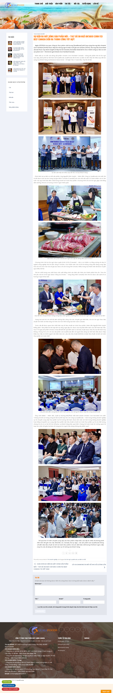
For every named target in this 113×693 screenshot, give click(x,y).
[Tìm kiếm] (107, 3)
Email (61, 599)
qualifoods (74, 559)
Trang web (86, 599)
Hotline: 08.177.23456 (10, 689)
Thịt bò (11, 92)
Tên (36, 599)
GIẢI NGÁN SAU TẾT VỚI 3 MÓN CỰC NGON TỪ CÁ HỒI (19, 70)
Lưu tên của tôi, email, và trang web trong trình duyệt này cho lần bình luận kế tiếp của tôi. (68, 607)
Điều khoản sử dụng (63, 647)
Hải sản (11, 97)
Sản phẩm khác (14, 107)
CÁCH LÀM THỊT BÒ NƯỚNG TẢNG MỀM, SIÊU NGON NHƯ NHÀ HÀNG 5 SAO (18, 56)
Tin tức (68, 3)
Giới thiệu (49, 3)
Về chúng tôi (61, 650)
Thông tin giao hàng (63, 644)
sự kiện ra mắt (82, 559)
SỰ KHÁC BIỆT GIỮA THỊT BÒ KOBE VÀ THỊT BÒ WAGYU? (18, 49)
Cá (10, 87)
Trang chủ (39, 3)
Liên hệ (96, 3)
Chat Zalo (6, 682)
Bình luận (38, 584)
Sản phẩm (59, 3)
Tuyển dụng (86, 3)
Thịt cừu (11, 102)
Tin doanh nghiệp (39, 34)
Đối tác (77, 3)
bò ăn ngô (68, 559)
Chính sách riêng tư (63, 641)
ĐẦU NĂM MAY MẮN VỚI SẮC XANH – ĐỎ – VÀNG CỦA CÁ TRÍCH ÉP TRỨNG (19, 63)
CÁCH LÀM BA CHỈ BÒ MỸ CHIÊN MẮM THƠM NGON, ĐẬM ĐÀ (18, 43)
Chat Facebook (8, 685)
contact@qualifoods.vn (18, 674)
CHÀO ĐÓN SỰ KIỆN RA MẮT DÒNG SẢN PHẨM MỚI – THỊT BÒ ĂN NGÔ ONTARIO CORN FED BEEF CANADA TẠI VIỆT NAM (51, 566)
